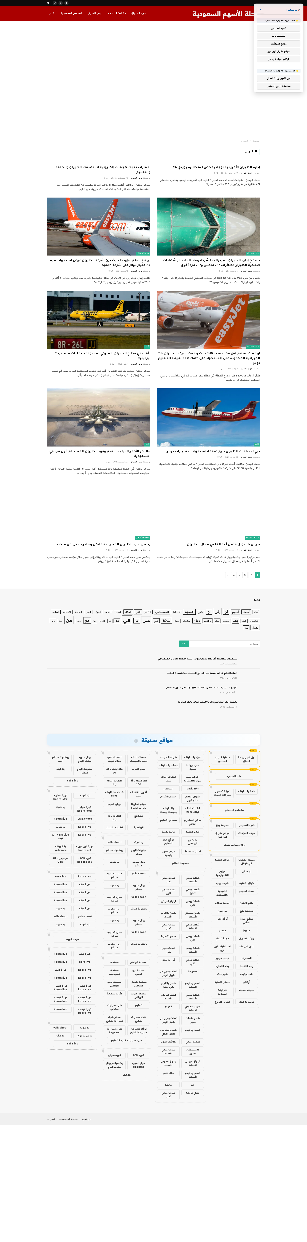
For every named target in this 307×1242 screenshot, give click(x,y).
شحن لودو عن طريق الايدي (168, 1031)
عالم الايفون (246, 902)
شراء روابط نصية (192, 767)
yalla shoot (114, 842)
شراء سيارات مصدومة (114, 1030)
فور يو (168, 1006)
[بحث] (48, 3)
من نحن (86, 1119)
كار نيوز (222, 910)
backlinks (193, 788)
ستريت (186, 620)
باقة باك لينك (246, 791)
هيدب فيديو (222, 958)
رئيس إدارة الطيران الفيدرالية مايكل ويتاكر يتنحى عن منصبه (102, 545)
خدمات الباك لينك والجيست (138, 759)
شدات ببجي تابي (168, 891)
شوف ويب (222, 883)
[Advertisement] (153, 80)
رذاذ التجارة (222, 966)
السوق (98, 612)
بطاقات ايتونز (168, 1041)
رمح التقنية (246, 966)
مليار (79, 621)
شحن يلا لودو (192, 1030)
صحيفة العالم (180, 863)
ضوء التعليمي (246, 825)
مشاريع (138, 815)
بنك (217, 620)
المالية (55, 612)
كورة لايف (84, 884)
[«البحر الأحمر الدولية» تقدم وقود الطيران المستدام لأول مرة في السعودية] (98, 417)
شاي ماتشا (192, 1092)
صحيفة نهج (247, 910)
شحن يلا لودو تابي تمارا (168, 985)
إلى (217, 611)
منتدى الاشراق (168, 796)
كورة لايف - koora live (84, 987)
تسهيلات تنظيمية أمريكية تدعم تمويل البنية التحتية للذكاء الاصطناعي (197, 659)
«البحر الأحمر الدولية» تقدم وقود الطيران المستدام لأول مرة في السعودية (99, 454)
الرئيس (108, 612)
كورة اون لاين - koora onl (84, 848)
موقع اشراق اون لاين (222, 834)
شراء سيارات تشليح (138, 1018)
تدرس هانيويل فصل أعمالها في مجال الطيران (223, 545)
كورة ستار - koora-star (60, 797)
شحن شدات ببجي (193, 1020)
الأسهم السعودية (71, 13)
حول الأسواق (138, 13)
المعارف (246, 958)
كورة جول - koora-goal (84, 808)
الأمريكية (177, 612)
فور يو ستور (168, 959)
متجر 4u (193, 971)
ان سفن (246, 871)
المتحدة (254, 620)
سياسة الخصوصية (68, 1119)
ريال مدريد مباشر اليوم (84, 759)
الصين (88, 612)
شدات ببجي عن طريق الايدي (168, 973)
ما (94, 621)
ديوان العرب (114, 804)
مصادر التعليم (168, 820)
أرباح (256, 612)
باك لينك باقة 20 (114, 770)
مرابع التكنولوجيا (222, 873)
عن (136, 620)
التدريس (168, 788)
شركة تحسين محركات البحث (222, 793)
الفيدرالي (67, 612)
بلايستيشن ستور (192, 1051)
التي (138, 612)
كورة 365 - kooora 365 (84, 859)
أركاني (246, 982)
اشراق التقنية (222, 859)
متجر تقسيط (168, 936)
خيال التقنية (246, 883)
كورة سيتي (114, 1055)
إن (209, 612)
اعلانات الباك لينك (168, 778)
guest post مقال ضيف (114, 759)
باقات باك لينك (168, 765)
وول (53, 620)
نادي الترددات (246, 946)
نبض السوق (95, 13)
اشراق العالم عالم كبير (192, 798)
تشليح (138, 1005)
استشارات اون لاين (222, 948)
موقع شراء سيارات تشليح (114, 1018)
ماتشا (168, 1084)
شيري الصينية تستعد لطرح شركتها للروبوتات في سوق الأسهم (201, 688)
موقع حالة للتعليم (168, 841)
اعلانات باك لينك (114, 817)
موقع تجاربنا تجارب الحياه (138, 805)
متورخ (246, 930)
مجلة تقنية (168, 831)
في (126, 620)
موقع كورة (72, 939)
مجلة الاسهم (246, 891)
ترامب (207, 620)
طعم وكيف (246, 974)
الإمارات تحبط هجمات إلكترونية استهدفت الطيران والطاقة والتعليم (103, 170)
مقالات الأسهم (117, 13)
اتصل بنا (51, 1119)
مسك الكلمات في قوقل (246, 861)
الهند (244, 620)
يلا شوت (138, 842)
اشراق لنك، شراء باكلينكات (192, 778)
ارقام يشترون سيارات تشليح (138, 1030)
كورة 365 (138, 1055)
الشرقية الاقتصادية (222, 892)
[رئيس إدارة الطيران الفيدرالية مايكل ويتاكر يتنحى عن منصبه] (98, 510)
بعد (235, 621)
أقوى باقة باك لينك (138, 794)
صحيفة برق (222, 825)
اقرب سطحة (114, 993)
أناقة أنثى (222, 918)
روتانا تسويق (246, 938)
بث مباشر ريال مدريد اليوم (114, 1064)
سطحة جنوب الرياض (138, 995)
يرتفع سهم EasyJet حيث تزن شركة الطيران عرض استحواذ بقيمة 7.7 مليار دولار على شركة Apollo (99, 263)
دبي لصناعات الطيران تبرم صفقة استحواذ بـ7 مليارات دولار (213, 451)
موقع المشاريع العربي (192, 821)
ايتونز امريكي (168, 901)
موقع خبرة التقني (246, 920)
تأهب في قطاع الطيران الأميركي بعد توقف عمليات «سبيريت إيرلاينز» (102, 356)
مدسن (222, 930)
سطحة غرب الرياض (114, 983)
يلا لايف (126, 1074)
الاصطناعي (162, 612)
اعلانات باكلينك (114, 827)
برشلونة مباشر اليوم (60, 759)
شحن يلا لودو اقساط (168, 914)
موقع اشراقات (246, 833)
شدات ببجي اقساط (193, 879)
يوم (246, 627)
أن (226, 612)
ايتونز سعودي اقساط (192, 914)
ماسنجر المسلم (234, 810)
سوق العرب (138, 768)
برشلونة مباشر (114, 850)
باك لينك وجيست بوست (168, 810)
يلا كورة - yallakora (60, 848)
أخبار (52, 13)
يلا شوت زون (84, 1035)
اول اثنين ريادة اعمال (246, 759)
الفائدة (78, 612)
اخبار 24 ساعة (192, 851)
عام (156, 620)
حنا (193, 1084)
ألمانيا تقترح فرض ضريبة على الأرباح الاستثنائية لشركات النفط (202, 673)
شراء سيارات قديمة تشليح (126, 1040)
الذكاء (128, 612)
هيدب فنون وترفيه (168, 853)
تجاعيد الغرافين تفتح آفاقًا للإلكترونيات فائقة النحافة (207, 702)
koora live (60, 818)
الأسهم (189, 611)
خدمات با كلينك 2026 (114, 794)
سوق (176, 621)
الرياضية (139, 827)
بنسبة (226, 620)
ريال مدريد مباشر (139, 863)
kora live (60, 876)
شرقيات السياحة (222, 991)
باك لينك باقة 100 (138, 782)
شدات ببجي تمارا (168, 879)
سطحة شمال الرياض (139, 983)
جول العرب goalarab (138, 1064)
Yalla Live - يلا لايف (60, 836)
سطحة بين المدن (138, 972)
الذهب (118, 612)
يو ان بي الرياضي (192, 841)
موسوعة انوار (246, 1001)
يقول (255, 627)
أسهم (235, 612)
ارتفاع (200, 612)
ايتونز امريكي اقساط (168, 996)
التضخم (147, 612)
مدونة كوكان (222, 902)
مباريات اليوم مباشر (138, 852)
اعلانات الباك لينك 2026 (192, 810)
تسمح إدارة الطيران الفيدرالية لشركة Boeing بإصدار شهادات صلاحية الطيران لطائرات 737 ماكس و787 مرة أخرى (211, 263)
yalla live (72, 780)
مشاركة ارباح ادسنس (222, 759)
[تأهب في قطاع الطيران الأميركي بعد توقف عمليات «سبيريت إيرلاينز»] (98, 320)
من (69, 620)
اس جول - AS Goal (60, 859)
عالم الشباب (234, 776)
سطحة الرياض (138, 962)
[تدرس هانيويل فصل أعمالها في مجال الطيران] (208, 510)
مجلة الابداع (222, 938)
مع (87, 620)
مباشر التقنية (222, 982)
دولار (197, 620)
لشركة (102, 621)
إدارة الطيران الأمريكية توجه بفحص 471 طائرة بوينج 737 (216, 167)
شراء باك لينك (192, 757)
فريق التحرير (246, 173)
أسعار (246, 612)
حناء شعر (168, 1073)
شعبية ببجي (192, 1041)
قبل (117, 620)
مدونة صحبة (246, 990)
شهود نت (222, 974)
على (146, 620)
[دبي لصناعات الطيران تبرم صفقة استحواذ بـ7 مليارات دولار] (208, 417)
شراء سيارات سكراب (114, 1007)
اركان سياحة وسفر (234, 844)
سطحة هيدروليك (114, 972)
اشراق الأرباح (222, 1001)
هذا (60, 621)
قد (110, 621)
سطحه (114, 962)
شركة (166, 621)
